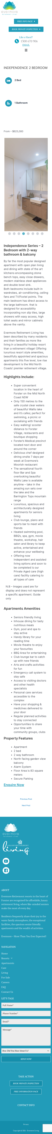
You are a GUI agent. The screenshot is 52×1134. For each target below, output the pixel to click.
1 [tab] (9, 234)
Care (3, 967)
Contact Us (7, 991)
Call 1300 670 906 (26, 1110)
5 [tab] (28, 234)
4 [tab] (23, 234)
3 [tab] (18, 234)
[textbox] (23, 1050)
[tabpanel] (26, 184)
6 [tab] (32, 234)
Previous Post (26, 799)
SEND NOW (26, 1059)
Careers (5, 982)
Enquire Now (14, 785)
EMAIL (26, 45)
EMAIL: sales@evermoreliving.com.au (26, 1116)
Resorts (5, 958)
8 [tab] (42, 234)
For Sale (5, 977)
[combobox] (26, 1050)
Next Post (26, 805)
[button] (26, 50)
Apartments (7, 963)
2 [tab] (14, 234)
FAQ (3, 987)
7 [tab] (37, 234)
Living (4, 972)
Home (4, 953)
